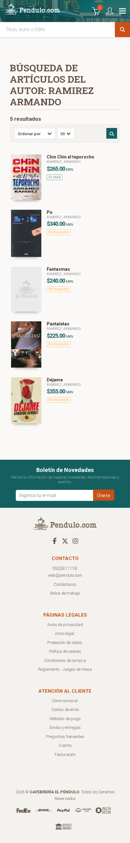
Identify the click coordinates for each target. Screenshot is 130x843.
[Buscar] (122, 29)
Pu (49, 212)
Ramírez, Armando (64, 162)
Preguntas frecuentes (65, 736)
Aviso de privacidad (65, 624)
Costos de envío (65, 709)
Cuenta (65, 745)
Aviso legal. (65, 633)
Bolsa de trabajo (65, 593)
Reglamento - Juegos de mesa (65, 669)
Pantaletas (58, 323)
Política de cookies (65, 651)
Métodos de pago (65, 718)
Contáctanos (65, 584)
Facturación (65, 754)
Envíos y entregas (65, 727)
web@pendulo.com (65, 575)
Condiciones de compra (65, 660)
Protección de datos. (65, 642)
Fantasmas (58, 269)
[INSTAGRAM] (75, 541)
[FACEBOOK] (54, 541)
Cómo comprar (65, 700)
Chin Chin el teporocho (70, 156)
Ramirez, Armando (64, 217)
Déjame (55, 379)
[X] (65, 541)
